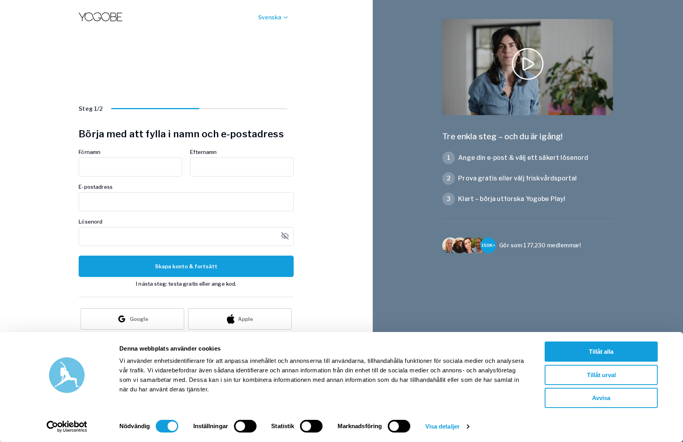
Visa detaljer (442, 426)
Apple (245, 319)
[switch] (245, 426)
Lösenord (90, 221)
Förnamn (89, 152)
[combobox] (258, 17)
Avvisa (601, 398)
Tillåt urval (601, 375)
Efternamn (203, 152)
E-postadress (96, 187)
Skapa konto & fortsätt (186, 266)
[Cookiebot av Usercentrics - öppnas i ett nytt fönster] (67, 427)
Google (139, 319)
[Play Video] (527, 67)
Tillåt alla (601, 351)
